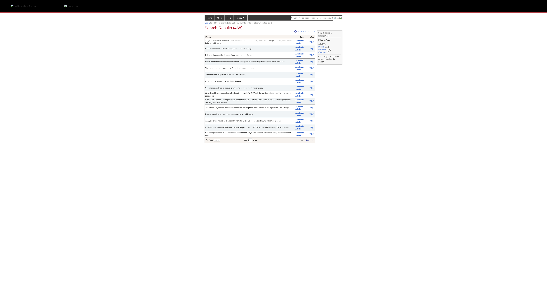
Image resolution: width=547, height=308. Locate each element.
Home (209, 18)
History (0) (240, 18)
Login (207, 23)
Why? (312, 42)
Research (322, 49)
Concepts (322, 52)
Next (307, 140)
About (219, 18)
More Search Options (306, 31)
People (321, 47)
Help (229, 18)
